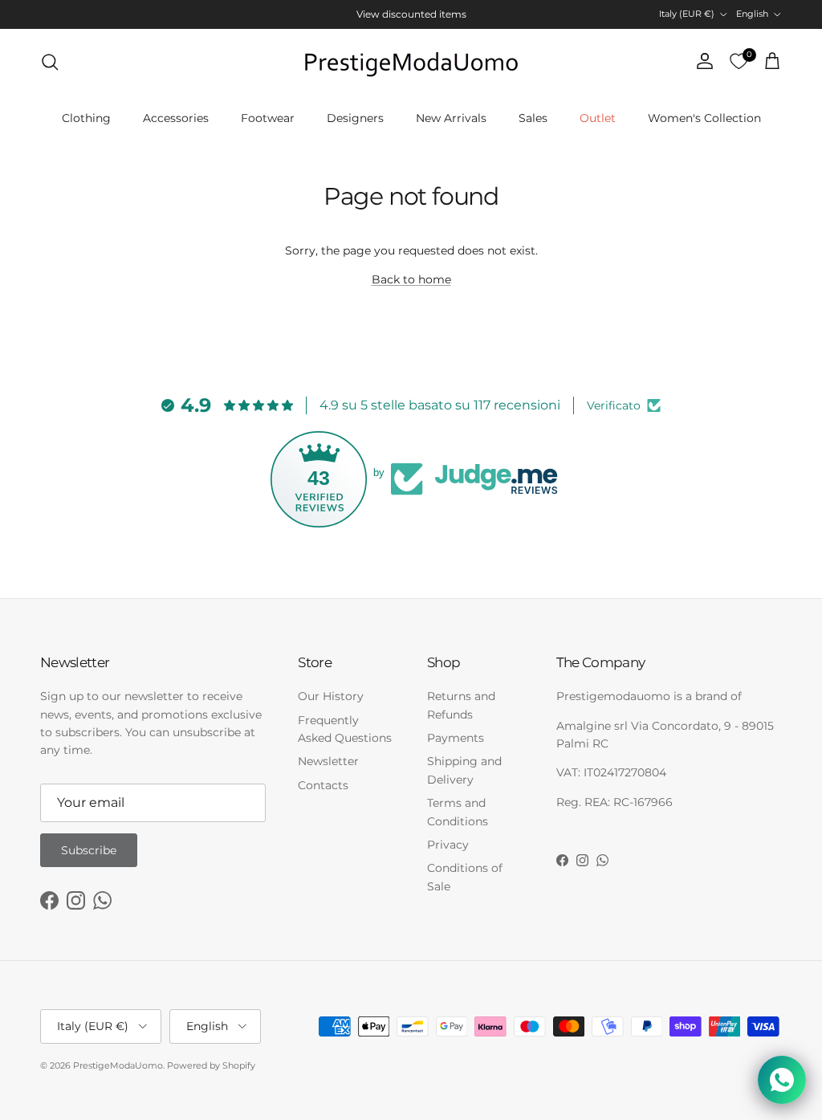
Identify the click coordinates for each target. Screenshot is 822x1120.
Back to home (411, 279)
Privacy (448, 844)
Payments (455, 738)
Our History (331, 696)
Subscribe (88, 850)
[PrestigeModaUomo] (411, 62)
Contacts (323, 785)
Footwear (268, 118)
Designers (355, 118)
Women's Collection (704, 118)
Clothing (86, 118)
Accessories (176, 118)
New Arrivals (451, 118)
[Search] (49, 61)
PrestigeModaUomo (118, 1065)
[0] (738, 62)
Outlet (598, 118)
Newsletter (328, 761)
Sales (533, 118)
